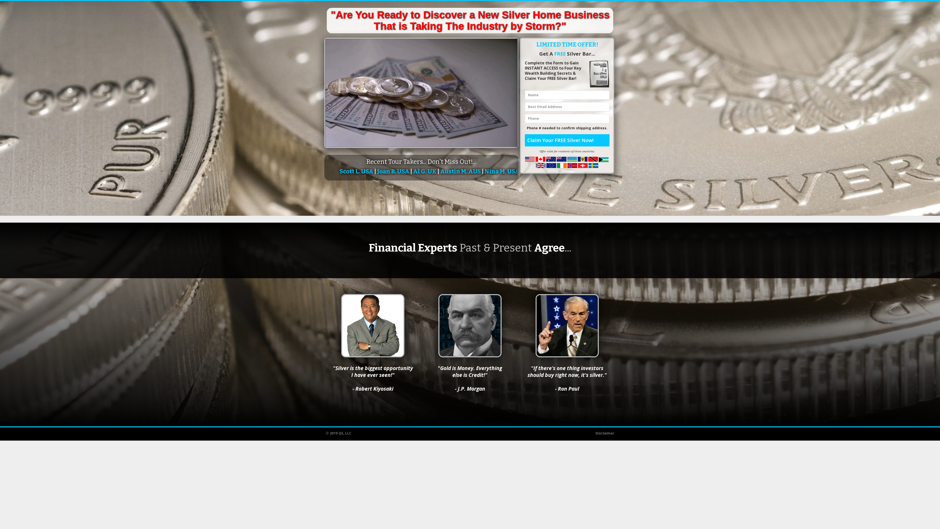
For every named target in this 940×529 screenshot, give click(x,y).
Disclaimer (605, 433)
